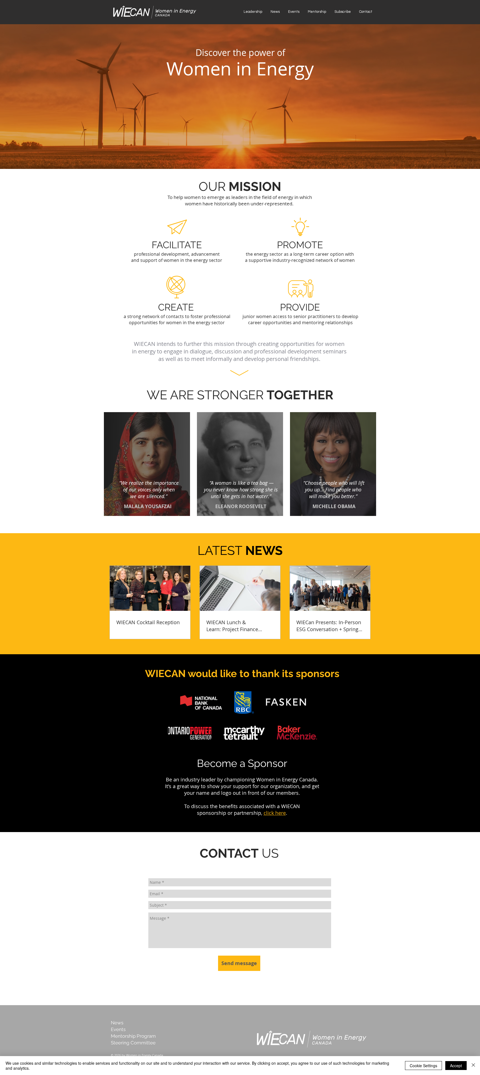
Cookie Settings (423, 1065)
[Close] (473, 1066)
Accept (456, 1065)
